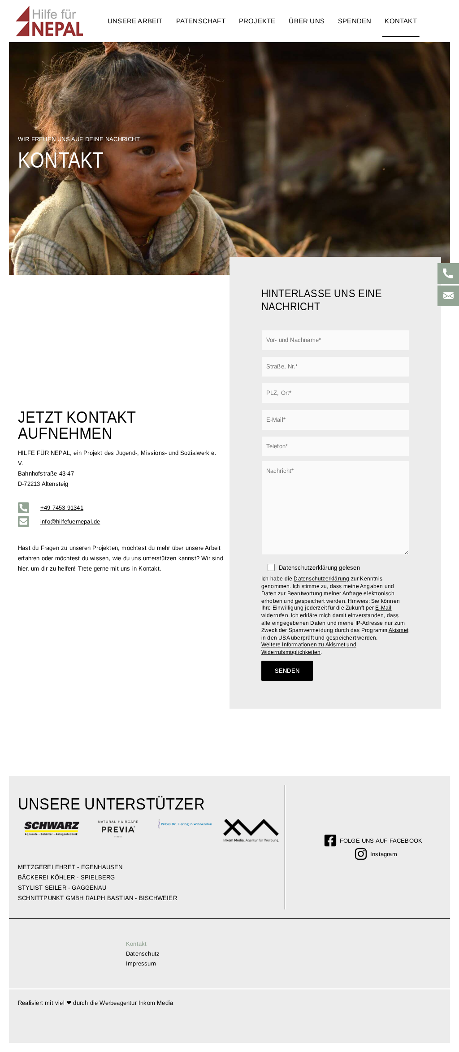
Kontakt (136, 943)
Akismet (398, 630)
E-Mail (383, 608)
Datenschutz (143, 953)
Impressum (141, 963)
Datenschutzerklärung (321, 579)
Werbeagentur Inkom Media (136, 1003)
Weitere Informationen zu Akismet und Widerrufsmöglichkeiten (308, 648)
